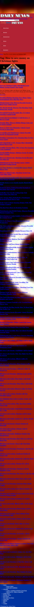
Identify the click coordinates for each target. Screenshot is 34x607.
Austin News (6, 593)
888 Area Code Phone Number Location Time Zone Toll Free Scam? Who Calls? (17, 544)
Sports (4, 45)
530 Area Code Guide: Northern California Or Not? (17, 577)
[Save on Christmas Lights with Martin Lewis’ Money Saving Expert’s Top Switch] (13, 82)
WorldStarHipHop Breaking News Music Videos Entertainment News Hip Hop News (15, 98)
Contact (5, 603)
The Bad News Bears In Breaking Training (14, 208)
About (4, 585)
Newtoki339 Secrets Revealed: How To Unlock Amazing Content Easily (15, 113)
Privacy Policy (10, 586)
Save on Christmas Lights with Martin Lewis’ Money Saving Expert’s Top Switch (14, 86)
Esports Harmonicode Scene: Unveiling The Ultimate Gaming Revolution (14, 283)
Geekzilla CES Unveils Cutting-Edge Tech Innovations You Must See (13, 193)
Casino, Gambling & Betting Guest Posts (16, 590)
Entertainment (6, 36)
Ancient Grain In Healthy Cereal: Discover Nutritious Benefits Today (14, 293)
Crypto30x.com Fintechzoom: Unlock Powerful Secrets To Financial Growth (15, 133)
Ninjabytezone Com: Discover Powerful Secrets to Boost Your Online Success (16, 103)
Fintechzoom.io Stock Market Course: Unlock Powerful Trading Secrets (15, 163)
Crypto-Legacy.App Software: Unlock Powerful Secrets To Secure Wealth (15, 263)
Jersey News (6, 28)
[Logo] (6, 24)
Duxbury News (7, 595)
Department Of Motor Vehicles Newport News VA (16, 231)
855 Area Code (5, 548)
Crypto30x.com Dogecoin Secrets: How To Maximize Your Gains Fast (13, 258)
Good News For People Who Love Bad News (14, 327)
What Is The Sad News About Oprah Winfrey (15, 244)
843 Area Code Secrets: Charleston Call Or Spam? (16, 350)
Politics (4, 41)
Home (1, 54)
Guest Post (6, 599)
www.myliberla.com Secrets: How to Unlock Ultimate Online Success (14, 235)
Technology (5, 49)
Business (5, 32)
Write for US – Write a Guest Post (14, 592)
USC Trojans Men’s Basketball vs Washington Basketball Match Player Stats (15, 198)
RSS (4, 602)
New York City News (8, 597)
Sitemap (5, 600)
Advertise (5, 589)
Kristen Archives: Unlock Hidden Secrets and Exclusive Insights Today (14, 318)
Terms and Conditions (11, 587)
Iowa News (6, 596)
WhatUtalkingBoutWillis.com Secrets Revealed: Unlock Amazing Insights (15, 268)
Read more (2, 94)
